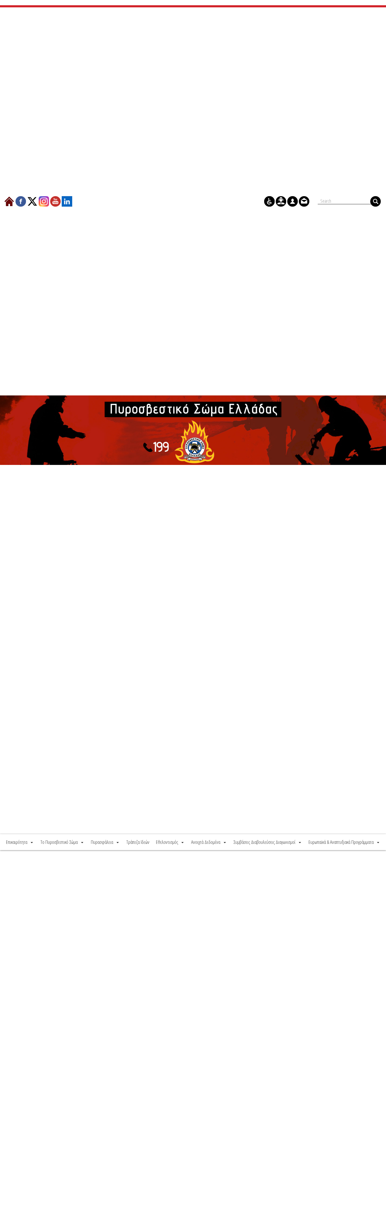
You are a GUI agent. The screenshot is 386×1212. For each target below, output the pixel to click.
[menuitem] (20, 842)
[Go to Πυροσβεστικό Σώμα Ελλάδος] (193, 430)
